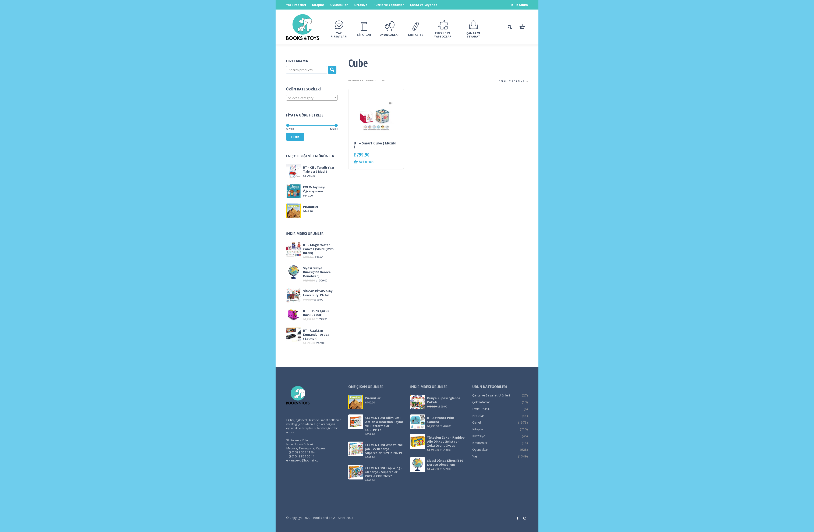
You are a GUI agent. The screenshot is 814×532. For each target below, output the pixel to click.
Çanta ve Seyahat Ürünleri (491, 395)
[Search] (332, 70)
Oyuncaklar (339, 5)
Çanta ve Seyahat (423, 5)
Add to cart (366, 161)
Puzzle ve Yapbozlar (389, 5)
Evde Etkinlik (481, 409)
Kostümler (480, 443)
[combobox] (312, 98)
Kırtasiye (360, 5)
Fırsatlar (478, 415)
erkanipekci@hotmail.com (303, 460)
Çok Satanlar (481, 402)
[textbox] (311, 98)
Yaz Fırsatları (296, 5)
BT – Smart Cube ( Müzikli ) (375, 145)
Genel (476, 422)
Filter (295, 137)
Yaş (474, 456)
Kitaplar (318, 5)
